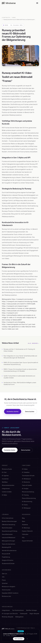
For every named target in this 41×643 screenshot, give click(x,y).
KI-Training (25, 495)
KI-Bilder (4, 495)
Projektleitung (6, 557)
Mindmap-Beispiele (7, 617)
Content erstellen (7, 492)
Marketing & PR (6, 547)
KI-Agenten (5, 475)
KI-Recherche (26, 482)
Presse (4, 580)
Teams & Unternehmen (8, 544)
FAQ (23, 537)
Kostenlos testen (9, 450)
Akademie (25, 524)
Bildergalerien (19, 617)
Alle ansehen (33, 343)
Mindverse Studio (7, 469)
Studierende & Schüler (8, 563)
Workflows (5, 482)
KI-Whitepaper (26, 508)
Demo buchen (29, 411)
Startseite (6, 17)
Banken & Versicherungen (9, 521)
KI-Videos (25, 469)
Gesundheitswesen (7, 534)
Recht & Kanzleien (7, 528)
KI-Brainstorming (27, 501)
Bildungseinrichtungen (8, 541)
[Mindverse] (9, 3)
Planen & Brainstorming (29, 498)
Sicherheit (5, 583)
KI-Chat (4, 472)
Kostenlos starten (12, 411)
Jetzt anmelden (18, 638)
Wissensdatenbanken (8, 485)
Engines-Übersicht (27, 531)
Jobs (3, 577)
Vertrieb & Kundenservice (9, 550)
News (14, 17)
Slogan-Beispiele (34, 613)
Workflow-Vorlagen (31, 610)
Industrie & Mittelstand (8, 537)
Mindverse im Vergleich (8, 586)
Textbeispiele (23, 613)
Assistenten (5, 479)
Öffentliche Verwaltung (8, 524)
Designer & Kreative (7, 560)
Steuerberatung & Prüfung (9, 531)
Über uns (4, 573)
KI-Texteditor (26, 472)
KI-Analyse (25, 488)
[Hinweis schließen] (27, 638)
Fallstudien (25, 534)
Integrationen (6, 488)
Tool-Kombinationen (18, 610)
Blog (23, 518)
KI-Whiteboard (26, 479)
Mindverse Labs (6, 596)
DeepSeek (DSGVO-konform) (10, 593)
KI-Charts (25, 504)
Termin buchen (6, 590)
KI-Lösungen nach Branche (10, 613)
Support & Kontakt (27, 541)
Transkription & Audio (28, 475)
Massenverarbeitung (28, 492)
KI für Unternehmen (7, 518)
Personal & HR (6, 554)
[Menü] (37, 3)
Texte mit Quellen (27, 485)
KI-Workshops (26, 528)
